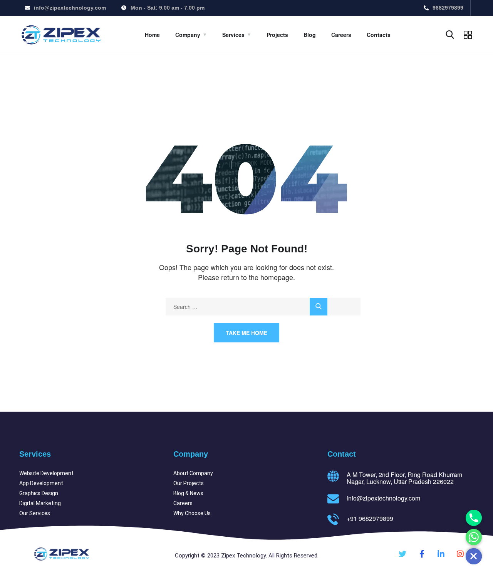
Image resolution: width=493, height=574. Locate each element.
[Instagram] (460, 554)
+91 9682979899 (370, 518)
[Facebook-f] (421, 554)
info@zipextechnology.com (383, 498)
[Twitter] (402, 554)
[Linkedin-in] (441, 554)
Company (187, 34)
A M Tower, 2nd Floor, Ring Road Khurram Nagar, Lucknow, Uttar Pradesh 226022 (404, 478)
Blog (310, 34)
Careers (341, 34)
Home (152, 34)
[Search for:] (263, 306)
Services (233, 34)
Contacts (379, 34)
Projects (277, 34)
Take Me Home (246, 333)
